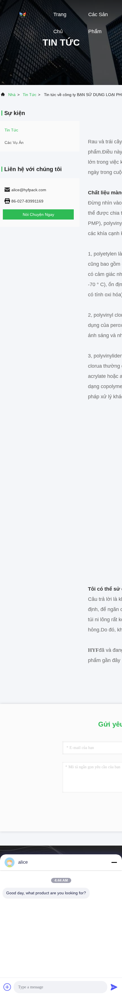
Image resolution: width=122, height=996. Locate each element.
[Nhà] (23, 14)
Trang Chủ (59, 17)
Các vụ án (14, 142)
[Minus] (114, 862)
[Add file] (7, 987)
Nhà (12, 94)
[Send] (114, 987)
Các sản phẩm (98, 17)
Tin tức (29, 94)
